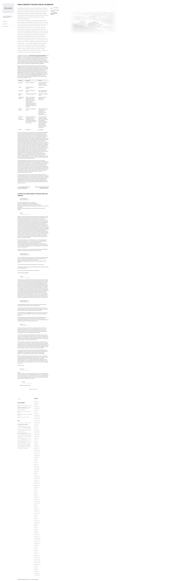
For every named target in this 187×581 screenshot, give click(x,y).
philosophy (23, 441)
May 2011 (35, 518)
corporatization (20, 431)
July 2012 (35, 504)
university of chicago (23, 448)
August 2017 (36, 438)
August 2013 (36, 487)
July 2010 (35, 525)
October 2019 (36, 409)
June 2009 (36, 548)
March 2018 (36, 429)
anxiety (26, 429)
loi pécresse (24, 439)
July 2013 (35, 488)
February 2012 (36, 510)
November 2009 (37, 539)
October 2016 (36, 453)
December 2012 (37, 501)
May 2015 (36, 474)
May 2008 (36, 567)
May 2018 (36, 425)
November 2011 (37, 513)
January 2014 (36, 480)
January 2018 (36, 432)
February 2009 (37, 555)
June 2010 (36, 527)
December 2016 (37, 450)
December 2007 (37, 573)
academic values (21, 426)
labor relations (29, 438)
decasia (8, 8)
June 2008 (36, 566)
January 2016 (36, 469)
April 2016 (36, 464)
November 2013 (37, 481)
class (18, 430)
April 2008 (36, 569)
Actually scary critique (24, 417)
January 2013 (36, 499)
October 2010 (36, 520)
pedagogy (52, 11)
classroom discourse (28, 430)
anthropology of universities (21, 429)
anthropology (27, 427)
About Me (5, 21)
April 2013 (36, 494)
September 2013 (37, 485)
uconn (30, 446)
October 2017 (36, 436)
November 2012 (37, 503)
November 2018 (37, 418)
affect (22, 427)
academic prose (28, 422)
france (55, 10)
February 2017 (36, 446)
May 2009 (36, 550)
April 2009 (36, 552)
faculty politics (25, 434)
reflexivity (22, 444)
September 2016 (37, 455)
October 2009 (36, 541)
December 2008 (37, 559)
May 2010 (36, 529)
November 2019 (37, 408)
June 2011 (35, 517)
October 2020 (36, 406)
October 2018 (36, 420)
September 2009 (37, 543)
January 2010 (36, 536)
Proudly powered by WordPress (23, 579)
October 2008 (36, 562)
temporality (27, 446)
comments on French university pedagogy (37, 55)
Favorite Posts (5, 26)
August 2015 (36, 471)
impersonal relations (27, 437)
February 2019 (36, 415)
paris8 (19, 441)
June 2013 (36, 490)
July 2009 (36, 546)
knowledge (25, 438)
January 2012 (36, 511)
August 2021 (36, 402)
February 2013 (36, 497)
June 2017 (36, 439)
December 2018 (37, 416)
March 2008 (36, 571)
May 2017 (36, 441)
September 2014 (37, 476)
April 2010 (36, 531)
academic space (23, 424)
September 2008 (37, 564)
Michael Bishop (23, 198)
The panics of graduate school (26, 405)
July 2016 (35, 459)
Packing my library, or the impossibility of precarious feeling (24, 408)
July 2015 (35, 473)
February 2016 (36, 467)
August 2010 (36, 524)
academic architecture (21, 422)
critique (24, 431)
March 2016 (36, 466)
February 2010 (36, 534)
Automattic (36, 579)
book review (28, 429)
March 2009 (36, 553)
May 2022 (36, 401)
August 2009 (36, 545)
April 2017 (36, 443)
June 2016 (36, 460)
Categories (5, 23)
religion (25, 444)
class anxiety (22, 430)
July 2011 (35, 515)
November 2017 (37, 434)
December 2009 (37, 538)
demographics (22, 433)
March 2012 (36, 508)
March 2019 (36, 413)
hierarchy (23, 437)
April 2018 (36, 427)
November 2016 (37, 452)
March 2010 (36, 532)
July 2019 (35, 411)
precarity (23, 442)
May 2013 (36, 492)
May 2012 (36, 506)
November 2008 (37, 560)
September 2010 (37, 522)
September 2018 (37, 422)
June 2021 (36, 404)
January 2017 (36, 448)
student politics (21, 446)
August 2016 (36, 457)
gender (57, 10)
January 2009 (36, 557)
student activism (26, 445)
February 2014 (36, 478)
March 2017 (36, 445)
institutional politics (21, 438)
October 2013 (36, 483)
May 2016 (36, 462)
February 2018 (36, 431)
